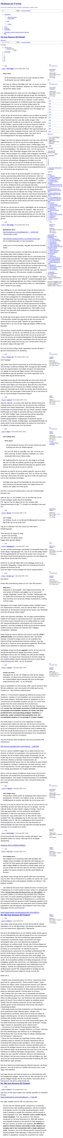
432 (54, 435)
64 (53, 228)
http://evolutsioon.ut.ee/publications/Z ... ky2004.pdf (20, 232)
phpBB (55, 281)
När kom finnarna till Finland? (13, 37)
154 (54, 360)
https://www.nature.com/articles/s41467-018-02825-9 (20, 912)
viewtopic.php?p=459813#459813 (13, 845)
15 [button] (4, 58)
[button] (7, 47)
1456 (54, 73)
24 (53, 851)
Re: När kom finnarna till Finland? (15, 915)
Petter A (51, 847)
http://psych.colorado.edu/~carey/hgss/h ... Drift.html (20, 746)
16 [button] (4, 60)
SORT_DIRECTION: (54, 141)
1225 (54, 833)
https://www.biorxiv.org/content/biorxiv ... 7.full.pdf (19, 1097)
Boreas (51, 431)
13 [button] (4, 56)
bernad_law (52, 224)
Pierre (50, 395)
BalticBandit (52, 509)
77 (53, 399)
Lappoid (51, 357)
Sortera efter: (52, 138)
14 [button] (4, 57)
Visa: (50, 137)
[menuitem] (12, 17)
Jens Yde (51, 829)
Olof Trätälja (52, 69)
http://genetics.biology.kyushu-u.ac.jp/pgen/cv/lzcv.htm (21, 239)
